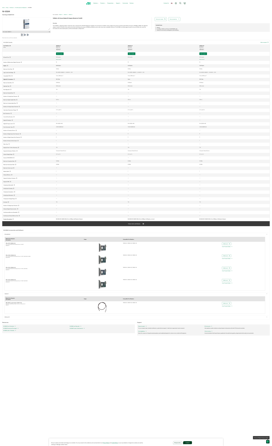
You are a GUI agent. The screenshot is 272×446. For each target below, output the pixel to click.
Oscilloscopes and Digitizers (21, 7)
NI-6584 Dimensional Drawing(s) (10, 328)
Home (3, 7)
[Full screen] (49, 29)
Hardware (12, 7)
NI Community (207, 326)
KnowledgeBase (141, 331)
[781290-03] (25, 35)
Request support (141, 326)
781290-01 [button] (60, 14)
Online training (208, 331)
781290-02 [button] (70, 14)
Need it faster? (58, 59)
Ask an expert (263, 42)
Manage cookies (177, 442)
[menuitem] (96, 3)
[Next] (33, 35)
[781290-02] (28, 35)
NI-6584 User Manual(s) (75, 326)
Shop (7, 7)
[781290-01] (22, 35)
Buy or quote (59, 53)
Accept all (187, 442)
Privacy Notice (106, 442)
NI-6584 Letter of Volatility (8, 330)
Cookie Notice (114, 442)
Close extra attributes (134, 224)
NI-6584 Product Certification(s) (76, 328)
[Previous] (19, 35)
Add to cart (225, 243)
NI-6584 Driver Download (8, 326)
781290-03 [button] (65, 14)
